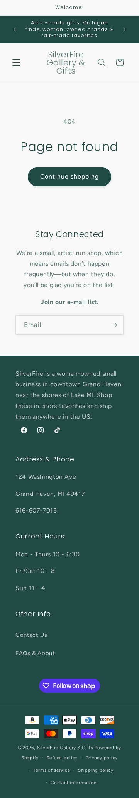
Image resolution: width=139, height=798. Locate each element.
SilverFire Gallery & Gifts (65, 747)
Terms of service (52, 770)
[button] (16, 62)
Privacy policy (102, 757)
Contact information (73, 782)
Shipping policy (96, 770)
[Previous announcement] (14, 29)
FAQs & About (35, 653)
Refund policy (62, 757)
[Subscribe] (114, 324)
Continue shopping (69, 176)
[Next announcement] (124, 29)
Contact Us (31, 634)
